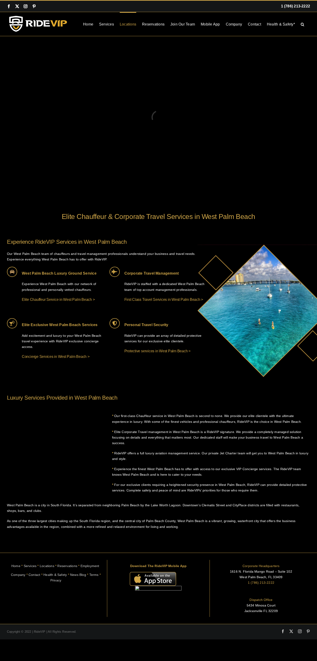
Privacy (55, 580)
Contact (34, 575)
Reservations (68, 566)
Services (30, 566)
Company (18, 575)
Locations (47, 566)
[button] (302, 24)
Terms (94, 575)
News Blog (78, 575)
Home (15, 566)
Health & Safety (55, 575)
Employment (90, 566)
